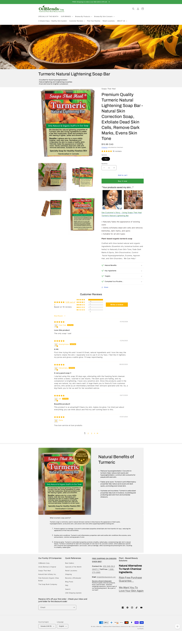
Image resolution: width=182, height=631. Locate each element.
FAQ (66, 585)
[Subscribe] (74, 607)
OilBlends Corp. (44, 563)
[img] (59, 322)
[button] (67, 16)
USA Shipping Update (73, 593)
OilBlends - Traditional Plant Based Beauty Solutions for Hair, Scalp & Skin (117, 626)
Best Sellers (69, 563)
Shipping (104, 147)
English (61, 626)
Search (67, 589)
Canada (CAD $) (46, 626)
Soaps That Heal (44, 570)
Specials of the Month (73, 567)
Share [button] (106, 287)
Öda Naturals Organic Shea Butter (48, 579)
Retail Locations (71, 570)
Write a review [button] (116, 305)
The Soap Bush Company (47, 584)
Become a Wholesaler (73, 578)
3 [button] (91, 433)
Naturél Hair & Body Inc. (47, 574)
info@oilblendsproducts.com (106, 577)
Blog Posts (69, 582)
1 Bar (106, 159)
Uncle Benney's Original (47, 567)
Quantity (104, 163)
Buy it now (122, 181)
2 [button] (88, 433)
